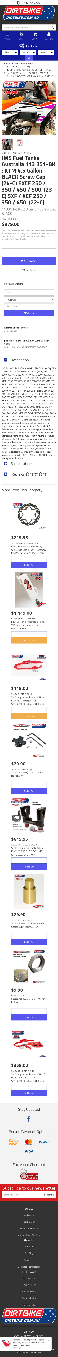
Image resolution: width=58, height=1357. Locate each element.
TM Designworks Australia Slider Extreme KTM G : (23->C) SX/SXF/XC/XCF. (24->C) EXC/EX (27, 700)
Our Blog (29, 1253)
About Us (29, 1246)
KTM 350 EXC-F (28, 63)
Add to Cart (30, 261)
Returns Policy (29, 1291)
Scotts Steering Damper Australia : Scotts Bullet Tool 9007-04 (29, 925)
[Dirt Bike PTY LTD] (29, 12)
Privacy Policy (29, 1284)
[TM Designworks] (42, 679)
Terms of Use (29, 1278)
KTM (16, 63)
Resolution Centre (29, 1228)
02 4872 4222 (31, 2)
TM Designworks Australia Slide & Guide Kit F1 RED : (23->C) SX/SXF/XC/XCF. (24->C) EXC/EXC (28, 1077)
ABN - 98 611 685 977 (29, 1235)
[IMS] (42, 603)
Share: (6, 218)
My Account (29, 1215)
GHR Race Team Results (29, 1266)
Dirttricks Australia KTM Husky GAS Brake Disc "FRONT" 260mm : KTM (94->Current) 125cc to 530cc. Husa (28, 551)
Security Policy (29, 1298)
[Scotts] (39, 755)
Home (7, 63)
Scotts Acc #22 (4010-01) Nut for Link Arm (28, 1000)
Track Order (29, 1221)
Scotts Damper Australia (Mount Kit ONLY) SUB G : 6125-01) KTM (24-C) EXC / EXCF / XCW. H (27, 851)
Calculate (30, 313)
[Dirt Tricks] (42, 528)
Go (29, 57)
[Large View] (7, 144)
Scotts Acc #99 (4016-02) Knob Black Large (27, 774)
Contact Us (29, 1260)
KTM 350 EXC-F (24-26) (18, 66)
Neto (40, 1352)
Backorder (29, 640)
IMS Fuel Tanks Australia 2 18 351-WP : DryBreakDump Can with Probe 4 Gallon (28, 625)
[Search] (52, 27)
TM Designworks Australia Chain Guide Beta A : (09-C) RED (29, 1344)
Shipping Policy (29, 1305)
